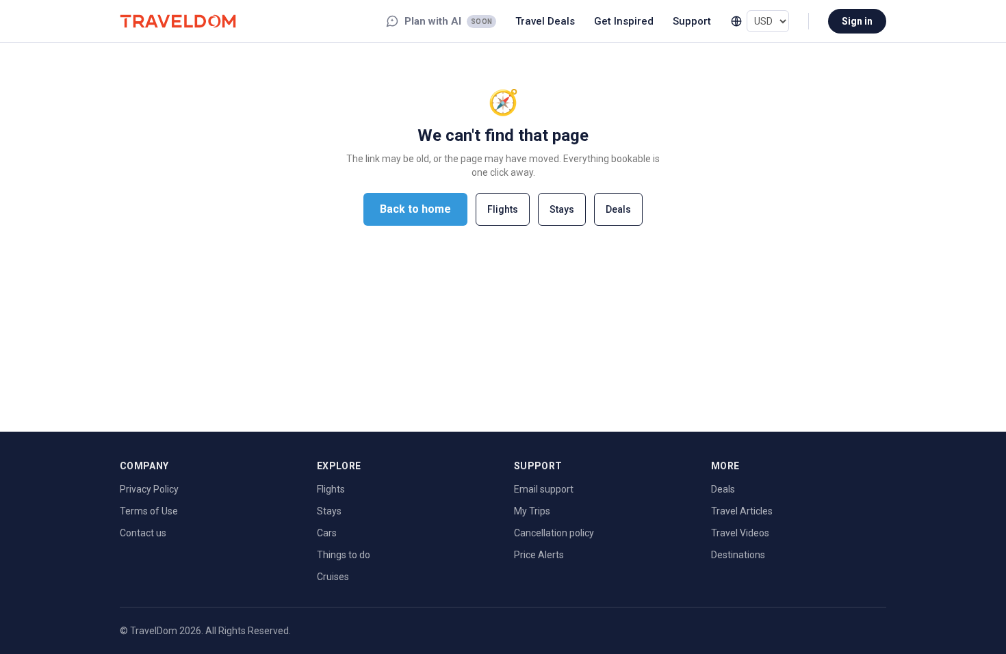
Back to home (415, 208)
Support (692, 21)
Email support (543, 489)
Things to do (343, 554)
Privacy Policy (149, 489)
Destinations (738, 554)
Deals (618, 209)
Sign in (857, 21)
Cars (327, 532)
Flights (502, 209)
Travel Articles (742, 511)
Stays (562, 209)
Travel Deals (545, 21)
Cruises (333, 576)
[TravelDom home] (178, 20)
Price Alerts (539, 554)
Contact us (143, 532)
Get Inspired (624, 21)
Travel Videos (740, 532)
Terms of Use (149, 511)
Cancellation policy (554, 532)
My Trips (532, 511)
